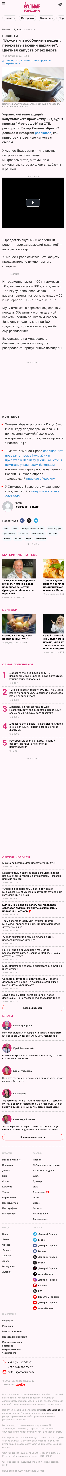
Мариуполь (8, 1266)
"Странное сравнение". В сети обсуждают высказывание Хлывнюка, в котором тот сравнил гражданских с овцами (32, 891)
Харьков (6, 1255)
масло (7, 538)
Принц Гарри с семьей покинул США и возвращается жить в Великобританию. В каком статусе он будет (31, 952)
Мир (4, 1176)
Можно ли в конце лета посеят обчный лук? (17, 637)
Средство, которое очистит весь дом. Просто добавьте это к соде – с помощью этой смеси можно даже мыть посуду (30, 981)
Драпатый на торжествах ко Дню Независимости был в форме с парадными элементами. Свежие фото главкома (35, 709)
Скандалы (46, 18)
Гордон (6, 29)
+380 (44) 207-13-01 (20, 1362)
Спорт (5, 1181)
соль (15, 528)
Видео (36, 1202)
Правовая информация (14, 1336)
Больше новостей (33, 1008)
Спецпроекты (40, 1219)
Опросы (37, 1208)
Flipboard (43, 1285)
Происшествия (10, 1202)
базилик (24, 533)
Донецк (6, 1250)
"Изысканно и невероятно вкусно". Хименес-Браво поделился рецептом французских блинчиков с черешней (18, 587)
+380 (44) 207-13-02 (20, 1367)
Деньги (6, 1170)
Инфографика (9, 1208)
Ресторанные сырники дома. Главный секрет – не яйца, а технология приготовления (32, 743)
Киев (5, 1234)
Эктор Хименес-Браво (32, 528)
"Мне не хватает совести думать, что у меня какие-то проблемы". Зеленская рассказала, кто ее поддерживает (36, 692)
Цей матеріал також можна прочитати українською (29, 62)
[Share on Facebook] (22, 520)
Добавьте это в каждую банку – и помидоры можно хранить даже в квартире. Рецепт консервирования (36, 676)
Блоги (7, 1015)
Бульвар (18, 29)
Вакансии (7, 1320)
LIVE (35, 1186)
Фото (36, 1197)
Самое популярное (18, 664)
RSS (40, 1291)
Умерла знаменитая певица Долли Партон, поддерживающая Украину (28, 938)
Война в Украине (11, 1159)
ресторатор (9, 533)
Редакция (7, 1326)
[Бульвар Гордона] (31, 7)
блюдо (18, 538)
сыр (6, 528)
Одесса (6, 1244)
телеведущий (54, 528)
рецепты (53, 533)
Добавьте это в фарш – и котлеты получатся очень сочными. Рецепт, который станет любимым (36, 726)
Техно (5, 1192)
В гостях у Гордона (43, 1170)
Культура (7, 1186)
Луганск (6, 1271)
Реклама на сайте (11, 1331)
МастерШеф (38, 533)
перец (28, 538)
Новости (10, 18)
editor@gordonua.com (21, 1372)
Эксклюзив (39, 1192)
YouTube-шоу (40, 1213)
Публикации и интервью (46, 1165)
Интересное (9, 1213)
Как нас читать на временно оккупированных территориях (12, 1347)
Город (5, 1227)
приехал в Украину (40, 478)
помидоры (41, 538)
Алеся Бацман (46, 1274)
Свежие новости (16, 857)
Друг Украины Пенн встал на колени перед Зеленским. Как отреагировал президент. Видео (31, 996)
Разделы (37, 1153)
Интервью (27, 18)
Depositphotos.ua (51, 1409)
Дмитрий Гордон (47, 1234)
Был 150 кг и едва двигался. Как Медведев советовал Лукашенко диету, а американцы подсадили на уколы (29, 907)
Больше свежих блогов (32, 1137)
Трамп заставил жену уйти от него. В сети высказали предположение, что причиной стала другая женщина (31, 924)
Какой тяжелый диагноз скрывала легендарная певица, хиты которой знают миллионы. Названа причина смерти (31, 875)
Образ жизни (9, 1197)
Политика (7, 1165)
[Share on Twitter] (29, 520)
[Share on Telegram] (36, 520)
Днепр (5, 1261)
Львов (5, 1239)
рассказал (43, 133)
